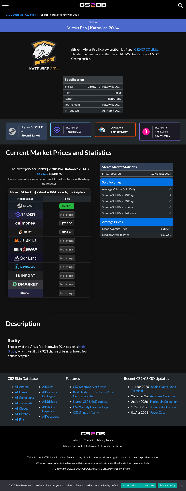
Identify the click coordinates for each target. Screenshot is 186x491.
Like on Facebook (72, 445)
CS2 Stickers (32, 14)
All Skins (47, 387)
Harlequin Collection (163, 402)
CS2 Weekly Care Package (91, 407)
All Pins (20, 419)
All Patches (22, 414)
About (76, 440)
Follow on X (93, 445)
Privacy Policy (105, 440)
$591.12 (42, 174)
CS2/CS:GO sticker (146, 49)
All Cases (21, 392)
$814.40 (67, 232)
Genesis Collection (163, 407)
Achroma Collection (163, 396)
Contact (88, 440)
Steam (126, 468)
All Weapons (50, 416)
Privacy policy (168, 485)
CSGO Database (14, 14)
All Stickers (49, 402)
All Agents (22, 387)
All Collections (24, 398)
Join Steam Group (113, 445)
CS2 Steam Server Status (89, 387)
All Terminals (23, 403)
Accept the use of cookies (138, 485)
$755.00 (67, 223)
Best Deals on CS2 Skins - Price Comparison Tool (93, 394)
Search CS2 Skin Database (90, 402)
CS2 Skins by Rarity (86, 412)
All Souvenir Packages (50, 394)
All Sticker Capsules (49, 409)
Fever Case (157, 412)
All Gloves (21, 408)
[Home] (93, 5)
